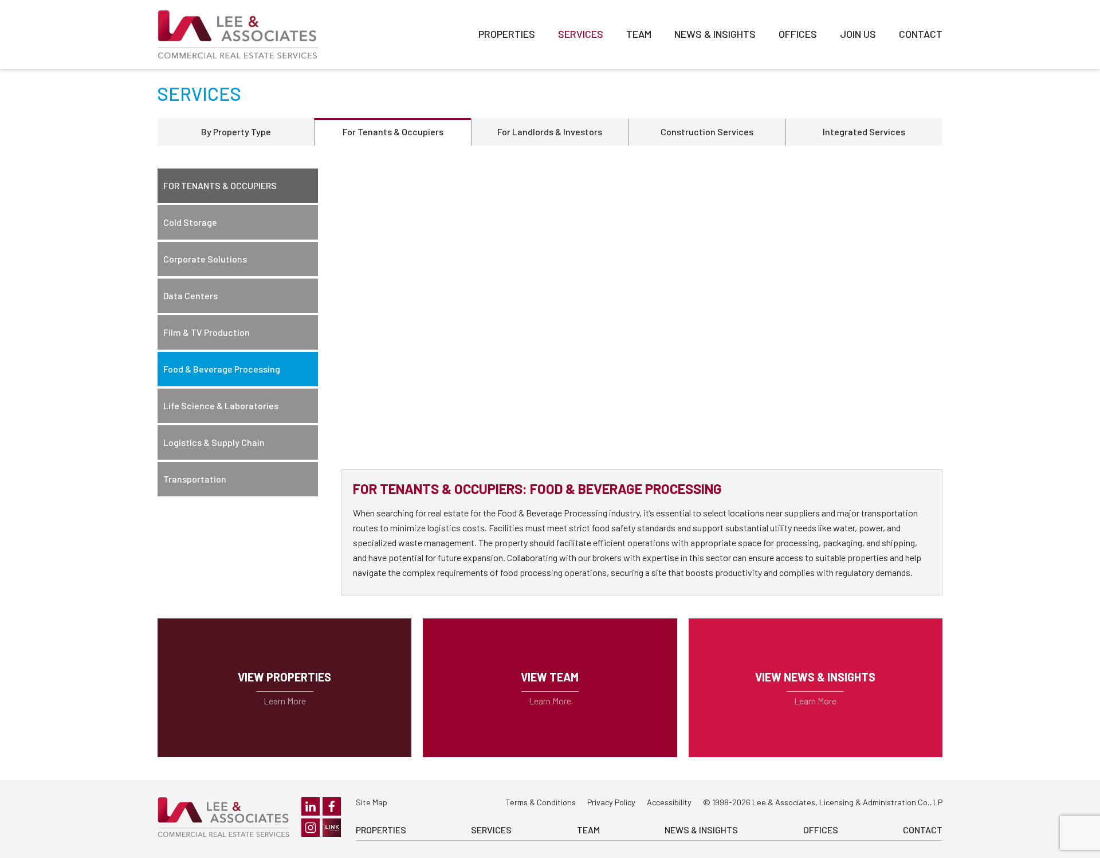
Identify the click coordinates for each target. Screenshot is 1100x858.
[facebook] (332, 806)
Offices (798, 34)
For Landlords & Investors (549, 131)
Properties (506, 34)
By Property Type (236, 131)
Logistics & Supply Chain (214, 442)
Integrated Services (864, 131)
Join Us (858, 34)
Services (580, 34)
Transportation (194, 478)
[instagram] (310, 827)
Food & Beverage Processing (221, 368)
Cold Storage (190, 222)
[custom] (332, 827)
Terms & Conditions (540, 802)
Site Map (371, 802)
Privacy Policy (611, 802)
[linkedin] (310, 806)
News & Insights (715, 34)
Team (638, 34)
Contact (920, 34)
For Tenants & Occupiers (393, 131)
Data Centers (190, 295)
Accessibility (669, 802)
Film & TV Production (206, 332)
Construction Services (707, 131)
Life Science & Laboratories (220, 405)
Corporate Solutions (205, 258)
